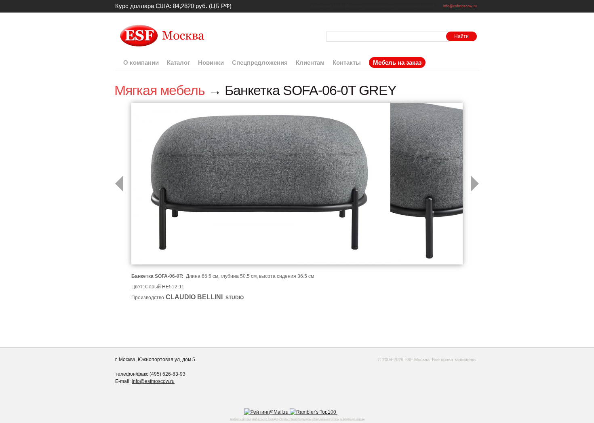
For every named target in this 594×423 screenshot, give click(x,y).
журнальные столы (327, 6)
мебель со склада (265, 419)
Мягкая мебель (159, 90)
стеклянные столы (391, 6)
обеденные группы (325, 419)
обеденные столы (359, 6)
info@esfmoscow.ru (460, 6)
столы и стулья (421, 6)
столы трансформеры (295, 419)
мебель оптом (240, 419)
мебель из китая (352, 419)
